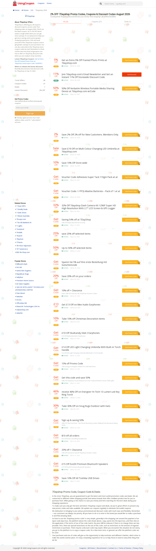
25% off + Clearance (72, 449)
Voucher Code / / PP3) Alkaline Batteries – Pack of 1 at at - (91, 193)
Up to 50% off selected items (76, 247)
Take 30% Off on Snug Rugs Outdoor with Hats (86, 406)
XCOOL (19, 300)
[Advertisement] (96, 41)
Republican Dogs (22, 274)
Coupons (41, 3)
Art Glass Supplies (22, 284)
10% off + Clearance (72, 290)
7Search (19, 236)
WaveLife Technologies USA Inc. (28, 306)
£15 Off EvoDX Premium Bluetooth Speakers (85, 464)
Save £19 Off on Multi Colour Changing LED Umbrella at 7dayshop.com (90, 150)
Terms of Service (125, 548)
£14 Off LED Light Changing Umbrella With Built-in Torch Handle (91, 348)
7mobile (19, 232)
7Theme (19, 242)
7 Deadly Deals (22, 209)
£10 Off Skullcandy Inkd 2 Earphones (81, 333)
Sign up (30, 113)
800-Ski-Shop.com (23, 252)
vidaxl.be (19, 313)
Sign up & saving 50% (73, 420)
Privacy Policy (138, 548)
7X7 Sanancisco (22, 249)
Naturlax (19, 296)
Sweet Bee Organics (23, 271)
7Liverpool (20, 229)
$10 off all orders (70, 435)
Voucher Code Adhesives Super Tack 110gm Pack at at (90, 177)
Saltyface (19, 277)
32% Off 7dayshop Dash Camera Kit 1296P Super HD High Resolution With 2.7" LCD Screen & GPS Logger (89, 207)
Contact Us (112, 548)
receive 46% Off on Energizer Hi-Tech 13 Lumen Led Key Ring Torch (91, 393)
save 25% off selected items (76, 233)
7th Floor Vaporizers (23, 246)
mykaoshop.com (22, 310)
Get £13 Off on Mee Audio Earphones (81, 304)
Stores (49, 3)
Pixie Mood (20, 293)
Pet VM (19, 267)
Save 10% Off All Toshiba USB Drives (80, 478)
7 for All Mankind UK (23, 222)
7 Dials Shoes (21, 213)
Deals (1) (127, 22)
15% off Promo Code (72, 363)
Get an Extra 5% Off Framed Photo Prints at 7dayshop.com (84, 62)
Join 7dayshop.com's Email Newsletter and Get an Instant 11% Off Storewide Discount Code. (87, 76)
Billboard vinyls (21, 264)
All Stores (25, 10)
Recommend (101, 548)
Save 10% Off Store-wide (74, 162)
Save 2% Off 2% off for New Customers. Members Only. (90, 134)
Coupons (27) (97, 22)
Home (16, 10)
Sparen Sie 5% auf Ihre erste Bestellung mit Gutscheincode (84, 263)
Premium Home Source (25, 280)
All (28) (65, 22)
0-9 (32, 10)
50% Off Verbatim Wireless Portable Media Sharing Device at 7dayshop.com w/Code (88, 90)
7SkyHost (19, 239)
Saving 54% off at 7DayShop (76, 219)
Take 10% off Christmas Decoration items (83, 318)
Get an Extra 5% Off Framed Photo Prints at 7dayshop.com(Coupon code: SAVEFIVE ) (29, 61)
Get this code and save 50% (76, 377)
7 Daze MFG (21, 206)
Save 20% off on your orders (76, 276)
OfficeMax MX (21, 303)
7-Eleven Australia (22, 216)
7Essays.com (21, 219)
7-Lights (19, 226)
